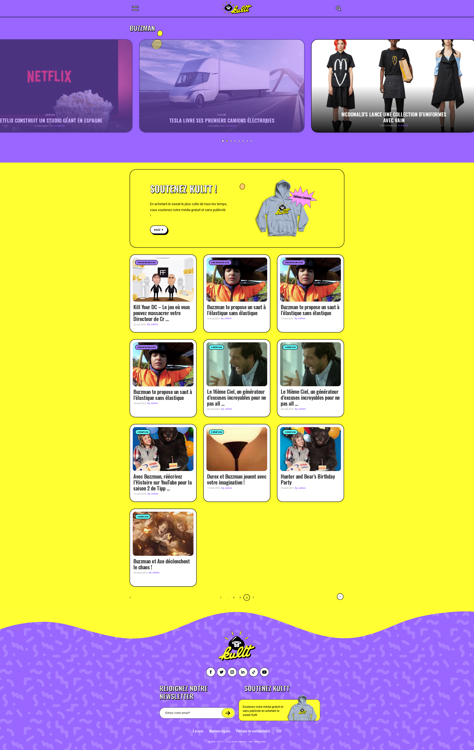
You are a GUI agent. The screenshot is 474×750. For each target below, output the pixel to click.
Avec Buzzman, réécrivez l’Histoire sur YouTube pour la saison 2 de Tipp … (162, 482)
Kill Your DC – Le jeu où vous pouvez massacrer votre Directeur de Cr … (161, 313)
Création (216, 347)
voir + (158, 230)
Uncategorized (146, 262)
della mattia (260, 742)
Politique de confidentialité (253, 731)
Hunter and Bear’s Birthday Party (308, 479)
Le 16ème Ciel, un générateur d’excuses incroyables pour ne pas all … (236, 397)
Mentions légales (219, 731)
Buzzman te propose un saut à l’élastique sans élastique (236, 310)
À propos (198, 731)
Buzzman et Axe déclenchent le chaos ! (161, 564)
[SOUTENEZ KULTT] (289, 703)
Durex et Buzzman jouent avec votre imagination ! (236, 479)
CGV (278, 731)
